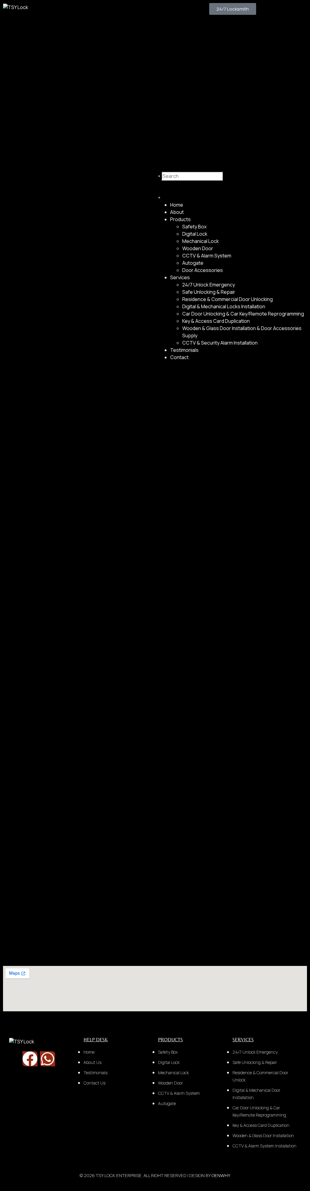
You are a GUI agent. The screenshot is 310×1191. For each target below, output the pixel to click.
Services (180, 277)
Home (176, 204)
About (177, 212)
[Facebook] (30, 1058)
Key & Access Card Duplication (216, 321)
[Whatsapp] (47, 1058)
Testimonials (184, 350)
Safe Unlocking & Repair (208, 292)
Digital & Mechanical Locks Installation (223, 306)
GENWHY (221, 1175)
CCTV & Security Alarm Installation (220, 342)
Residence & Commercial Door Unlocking (227, 299)
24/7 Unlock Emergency (208, 284)
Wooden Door (197, 248)
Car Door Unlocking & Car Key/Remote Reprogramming (243, 313)
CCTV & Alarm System (206, 255)
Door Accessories (202, 270)
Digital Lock (194, 234)
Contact (179, 357)
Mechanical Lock (200, 241)
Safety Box (194, 226)
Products (180, 219)
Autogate (192, 263)
